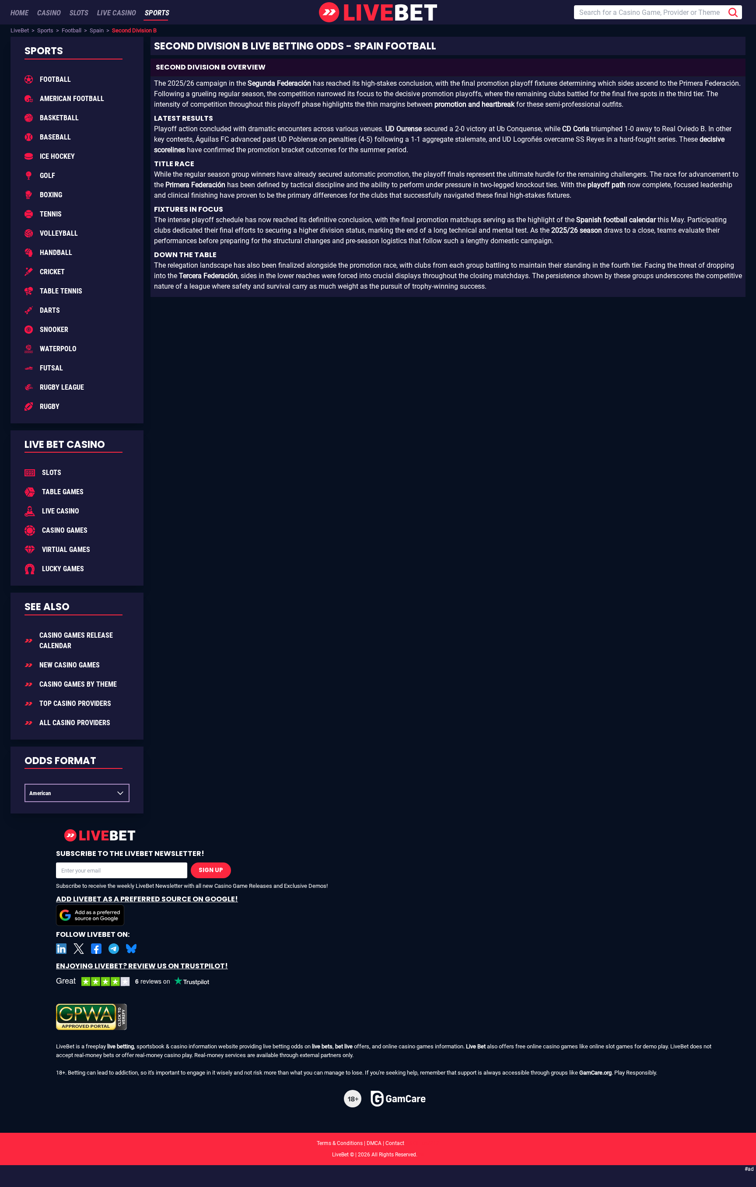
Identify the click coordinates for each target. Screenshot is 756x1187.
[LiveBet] (378, 12)
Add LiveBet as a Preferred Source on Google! (147, 899)
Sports (45, 30)
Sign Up (211, 870)
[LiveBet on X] (79, 948)
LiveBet (19, 30)
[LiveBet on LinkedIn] (61, 948)
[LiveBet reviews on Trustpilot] (139, 981)
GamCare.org (595, 1072)
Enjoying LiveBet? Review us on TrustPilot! (142, 966)
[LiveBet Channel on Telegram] (113, 948)
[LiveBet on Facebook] (96, 948)
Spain (97, 30)
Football (71, 30)
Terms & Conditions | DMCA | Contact (378, 1143)
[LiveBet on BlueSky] (131, 948)
